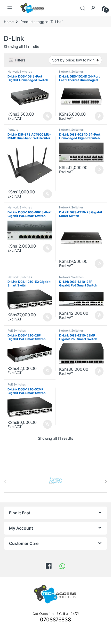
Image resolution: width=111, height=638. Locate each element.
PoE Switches (16, 330)
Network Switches (19, 71)
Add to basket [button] (46, 116)
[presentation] (106, 481)
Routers (12, 129)
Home (8, 21)
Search (82, 8)
